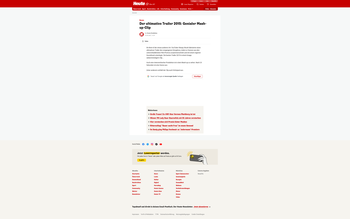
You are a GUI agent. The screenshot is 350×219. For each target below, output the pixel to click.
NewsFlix (200, 174)
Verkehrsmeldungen (183, 188)
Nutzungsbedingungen (183, 214)
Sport (144, 9)
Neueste (213, 9)
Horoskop (157, 185)
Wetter (134, 191)
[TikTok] (156, 144)
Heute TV (157, 194)
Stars (156, 174)
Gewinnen (183, 9)
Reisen (178, 194)
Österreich (137, 9)
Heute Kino (158, 191)
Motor (178, 191)
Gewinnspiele (180, 177)
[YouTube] (161, 144)
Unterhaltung (165, 9)
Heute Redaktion (152, 33)
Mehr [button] (190, 9)
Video (207, 9)
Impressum (135, 214)
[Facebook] (143, 144)
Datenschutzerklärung (167, 214)
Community (175, 9)
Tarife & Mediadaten (147, 214)
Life (158, 9)
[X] (148, 144)
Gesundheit (180, 182)
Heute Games (158, 188)
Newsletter (136, 194)
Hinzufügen (197, 76)
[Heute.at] (139, 3)
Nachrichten (136, 182)
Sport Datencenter (182, 174)
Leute (156, 177)
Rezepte (179, 180)
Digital (156, 182)
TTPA (157, 214)
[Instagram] (152, 144)
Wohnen (178, 185)
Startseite (134, 13)
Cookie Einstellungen (198, 214)
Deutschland (136, 180)
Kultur (156, 180)
